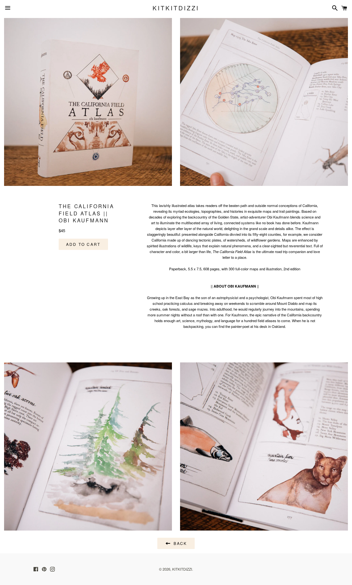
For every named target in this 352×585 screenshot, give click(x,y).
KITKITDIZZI (176, 8)
